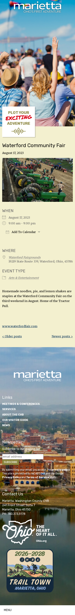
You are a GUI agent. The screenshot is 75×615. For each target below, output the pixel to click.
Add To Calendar (23, 232)
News (6, 425)
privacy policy (61, 469)
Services (9, 409)
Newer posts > (62, 336)
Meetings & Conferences (21, 404)
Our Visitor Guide (15, 420)
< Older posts (12, 336)
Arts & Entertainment (24, 278)
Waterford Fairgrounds (25, 257)
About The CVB (13, 414)
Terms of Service (37, 477)
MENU (8, 610)
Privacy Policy (11, 477)
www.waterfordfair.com (19, 326)
